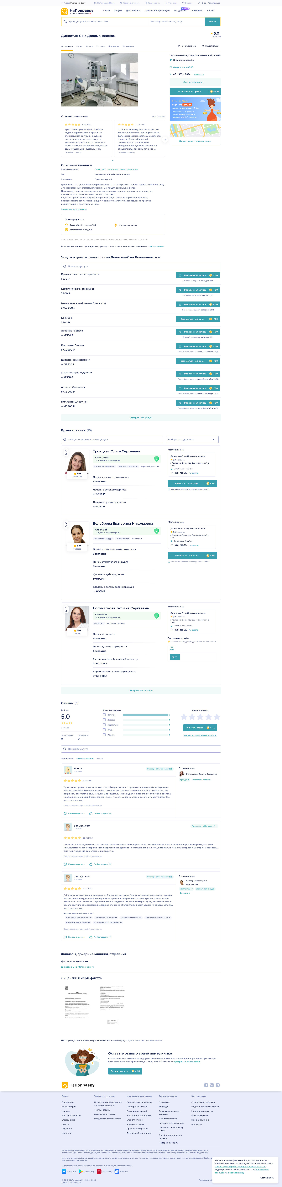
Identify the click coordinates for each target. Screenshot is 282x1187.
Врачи (106, 10)
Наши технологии (168, 1118)
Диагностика (133, 10)
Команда (163, 1106)
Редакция (67, 1128)
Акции (210, 10)
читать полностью (73, 800)
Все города (197, 1124)
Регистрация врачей (137, 1111)
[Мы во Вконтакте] (212, 1085)
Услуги (118, 10)
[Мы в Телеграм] (206, 1085)
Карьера (66, 1111)
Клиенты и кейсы (135, 1124)
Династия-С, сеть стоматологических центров (116, 169)
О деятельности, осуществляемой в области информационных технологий (97, 1165)
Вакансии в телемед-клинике (169, 1112)
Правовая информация (209, 1180)
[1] (66, 124)
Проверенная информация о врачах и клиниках (108, 1104)
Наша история (69, 1106)
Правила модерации (137, 1128)
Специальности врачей (203, 1102)
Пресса (65, 1124)
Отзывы (100, 46)
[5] (79, 124)
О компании (68, 1102)
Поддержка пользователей (107, 1118)
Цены (79, 46)
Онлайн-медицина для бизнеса (170, 1136)
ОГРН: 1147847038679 (71, 1183)
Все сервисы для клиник (139, 1115)
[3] (72, 124)
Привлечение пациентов (139, 1102)
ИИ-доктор (180, 10)
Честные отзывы (102, 1110)
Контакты (66, 1133)
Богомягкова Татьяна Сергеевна (121, 608)
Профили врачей (200, 1115)
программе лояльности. (187, 1061)
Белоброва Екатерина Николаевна (123, 523)
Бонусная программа (104, 1114)
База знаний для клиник (139, 1133)
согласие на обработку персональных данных (240, 1166)
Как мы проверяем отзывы (199, 735)
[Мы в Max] (218, 1085)
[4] (75, 124)
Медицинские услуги (202, 1111)
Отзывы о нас (68, 1120)
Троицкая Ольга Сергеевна (116, 451)
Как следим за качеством (171, 1123)
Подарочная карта (168, 1143)
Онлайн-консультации (157, 10)
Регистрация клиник (137, 1106)
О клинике (164, 1102)
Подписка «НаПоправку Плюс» (171, 1129)
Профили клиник (200, 1120)
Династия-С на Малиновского (77, 967)
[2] (69, 124)
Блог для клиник (135, 1120)
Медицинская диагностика (205, 1106)
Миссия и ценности (71, 1115)
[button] (105, 22)
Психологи (197, 10)
